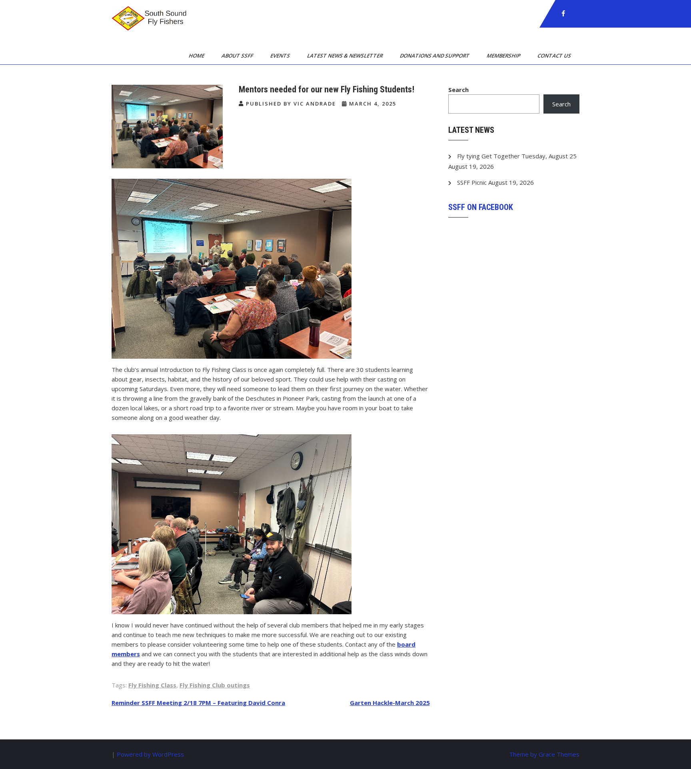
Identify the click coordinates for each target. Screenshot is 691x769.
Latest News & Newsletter (345, 55)
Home (197, 55)
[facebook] (563, 14)
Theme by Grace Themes (544, 754)
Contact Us (555, 55)
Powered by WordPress (150, 754)
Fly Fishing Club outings (215, 685)
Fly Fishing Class (152, 685)
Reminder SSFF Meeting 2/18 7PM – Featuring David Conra (198, 703)
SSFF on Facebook (480, 207)
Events (281, 55)
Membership (504, 55)
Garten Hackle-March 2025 (390, 703)
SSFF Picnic (472, 182)
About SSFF (238, 55)
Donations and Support (435, 55)
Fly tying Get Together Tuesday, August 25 (517, 156)
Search (458, 90)
